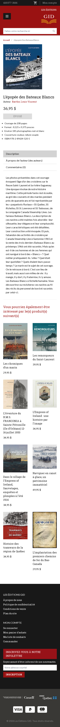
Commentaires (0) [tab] (16, 167)
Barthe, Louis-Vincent (24, 101)
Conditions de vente (14, 608)
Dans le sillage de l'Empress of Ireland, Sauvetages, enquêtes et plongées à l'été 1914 (14, 488)
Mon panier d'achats (14, 632)
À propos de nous (12, 600)
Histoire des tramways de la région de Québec (14, 547)
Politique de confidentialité (19, 604)
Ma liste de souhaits (14, 636)
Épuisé (17, 116)
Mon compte (50, 2)
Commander (10, 641)
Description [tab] (12, 153)
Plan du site (10, 613)
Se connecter (10, 628)
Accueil (6, 40)
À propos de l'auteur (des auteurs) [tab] (24, 160)
